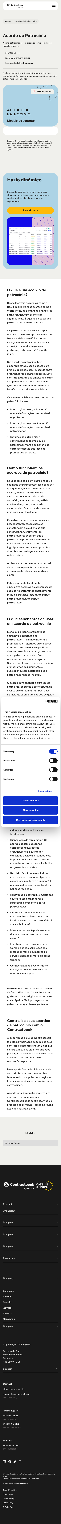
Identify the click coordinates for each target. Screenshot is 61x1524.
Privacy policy (8, 1494)
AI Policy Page (8, 1507)
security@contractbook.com (28, 1478)
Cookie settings (8, 1499)
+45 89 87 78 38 (12, 1361)
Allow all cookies (30, 800)
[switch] (53, 760)
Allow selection (30, 810)
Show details (45, 791)
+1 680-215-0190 (11, 1424)
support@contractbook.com (16, 1394)
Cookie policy (8, 1503)
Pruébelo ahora (30, 210)
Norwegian (9, 1319)
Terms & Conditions (10, 1490)
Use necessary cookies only (30, 820)
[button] (54, 5)
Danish (7, 1302)
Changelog (9, 1211)
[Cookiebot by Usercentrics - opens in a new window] (45, 701)
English (7, 1296)
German (7, 1307)
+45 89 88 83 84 (11, 1445)
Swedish (7, 1313)
